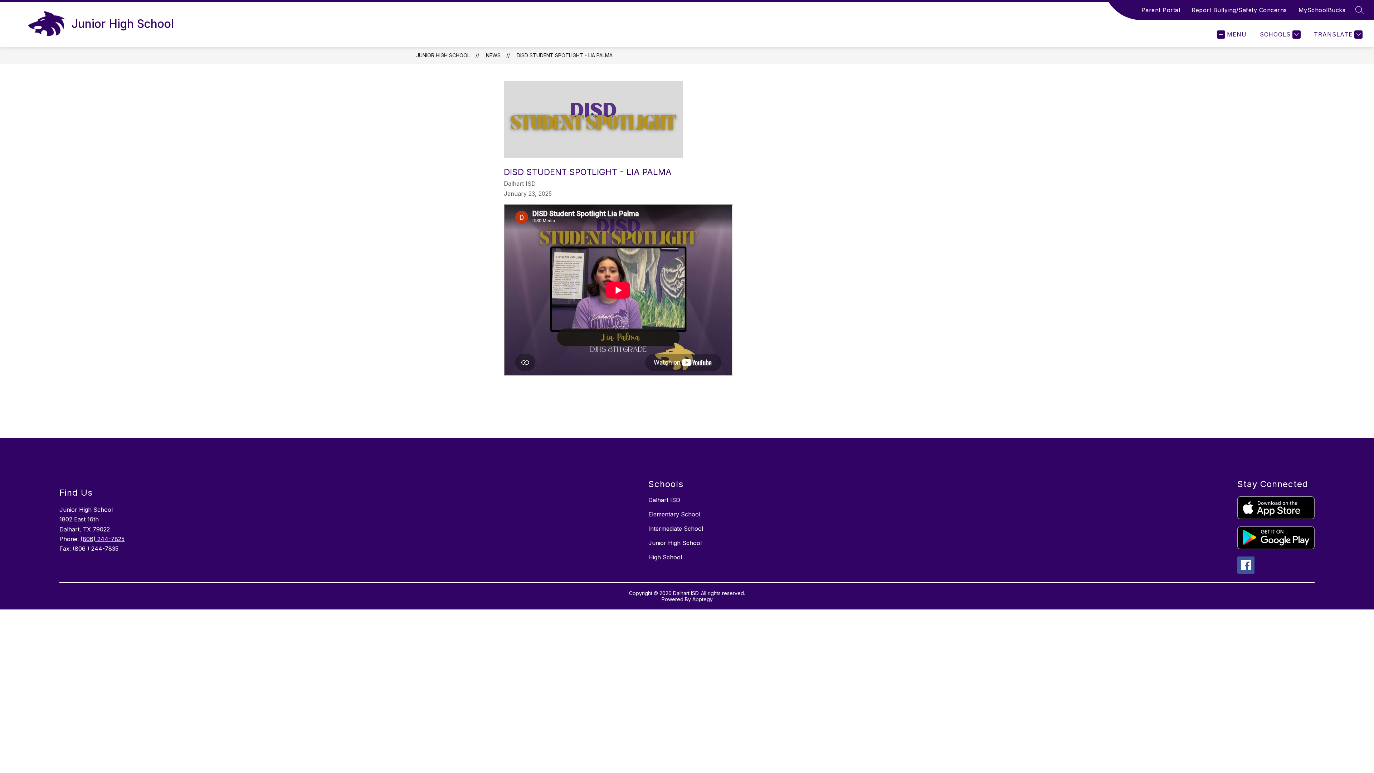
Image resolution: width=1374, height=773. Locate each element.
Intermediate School (675, 528)
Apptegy (702, 599)
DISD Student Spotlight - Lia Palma (565, 55)
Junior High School (443, 55)
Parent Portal (1160, 10)
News (493, 55)
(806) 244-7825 (103, 539)
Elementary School (674, 514)
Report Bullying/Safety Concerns (1239, 10)
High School (665, 557)
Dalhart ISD (664, 500)
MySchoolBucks (1322, 10)
